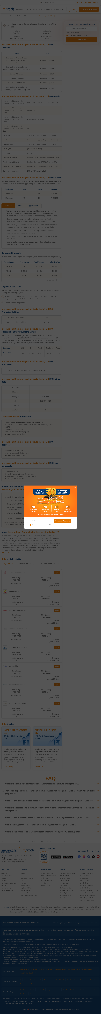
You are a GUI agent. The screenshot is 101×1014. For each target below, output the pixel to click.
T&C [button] (50, 525)
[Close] (75, 487)
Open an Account (62, 521)
